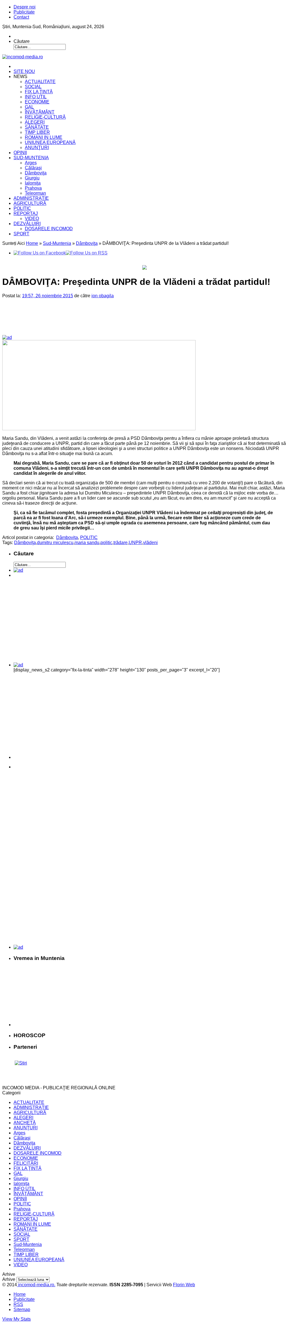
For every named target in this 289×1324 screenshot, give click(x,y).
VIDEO (32, 218)
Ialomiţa (33, 183)
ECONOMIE (37, 101)
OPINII (20, 152)
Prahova (33, 188)
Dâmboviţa (36, 172)
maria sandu (87, 542)
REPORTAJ (26, 213)
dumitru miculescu (55, 542)
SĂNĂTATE (37, 127)
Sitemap (22, 1309)
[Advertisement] (99, 321)
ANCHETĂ (25, 1122)
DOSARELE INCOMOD (49, 228)
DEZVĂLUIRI (27, 223)
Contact (21, 17)
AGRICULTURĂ (30, 203)
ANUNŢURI (37, 147)
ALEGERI (35, 122)
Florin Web (184, 1284)
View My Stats (16, 1319)
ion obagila (102, 295)
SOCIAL (33, 86)
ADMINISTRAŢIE (31, 198)
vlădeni (150, 542)
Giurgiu (32, 178)
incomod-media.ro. (36, 1284)
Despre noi (25, 7)
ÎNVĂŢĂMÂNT (39, 112)
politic (106, 542)
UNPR (135, 542)
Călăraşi (33, 167)
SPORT (21, 233)
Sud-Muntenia (57, 243)
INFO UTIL (36, 96)
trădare (120, 542)
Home (32, 243)
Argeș (31, 162)
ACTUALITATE (40, 81)
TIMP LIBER (37, 132)
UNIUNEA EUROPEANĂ (50, 142)
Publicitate (24, 12)
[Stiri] (21, 1063)
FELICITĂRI (26, 1163)
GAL (29, 107)
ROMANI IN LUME (43, 137)
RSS (18, 1304)
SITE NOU (24, 71)
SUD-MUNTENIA (31, 157)
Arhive (8, 1279)
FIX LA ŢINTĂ (39, 91)
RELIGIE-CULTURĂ (45, 117)
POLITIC (22, 208)
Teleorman (35, 193)
